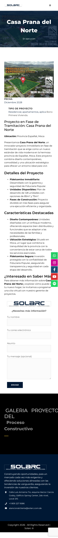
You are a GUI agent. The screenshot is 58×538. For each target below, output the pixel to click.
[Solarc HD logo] (13, 5)
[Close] (52, 259)
